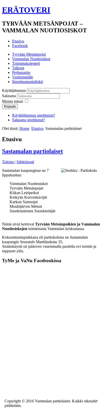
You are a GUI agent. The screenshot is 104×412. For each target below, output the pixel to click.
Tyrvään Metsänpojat (29, 54)
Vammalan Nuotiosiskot (31, 59)
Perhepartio (21, 72)
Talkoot (18, 68)
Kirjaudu (10, 106)
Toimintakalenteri (26, 63)
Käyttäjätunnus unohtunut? (33, 115)
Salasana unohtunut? (28, 120)
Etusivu (18, 41)
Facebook (20, 46)
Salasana (9, 96)
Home (24, 128)
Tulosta (8, 162)
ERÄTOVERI (26, 9)
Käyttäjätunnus (14, 90)
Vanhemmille (22, 77)
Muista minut (12, 101)
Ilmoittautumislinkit (27, 81)
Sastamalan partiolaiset (32, 151)
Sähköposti (25, 162)
